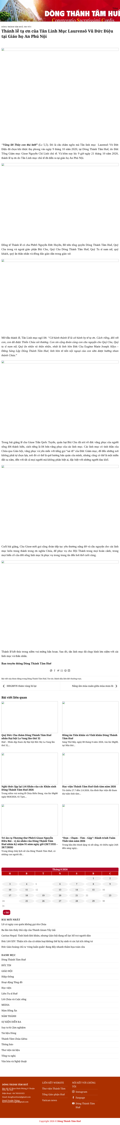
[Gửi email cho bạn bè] (62, 670)
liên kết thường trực (72, 678)
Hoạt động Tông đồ (11, 982)
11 (26, 889)
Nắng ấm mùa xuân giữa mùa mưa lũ (93, 686)
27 (60, 901)
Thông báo (7, 1044)
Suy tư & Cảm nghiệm (13, 1027)
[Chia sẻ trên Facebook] (54, 670)
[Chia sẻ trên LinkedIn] (69, 670)
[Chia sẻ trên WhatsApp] (51, 670)
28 (77, 901)
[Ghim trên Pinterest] (65, 670)
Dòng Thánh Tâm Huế (12, 27)
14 (77, 889)
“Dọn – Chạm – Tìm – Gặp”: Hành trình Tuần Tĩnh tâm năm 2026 (88, 839)
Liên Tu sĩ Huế (9, 993)
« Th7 (6, 912)
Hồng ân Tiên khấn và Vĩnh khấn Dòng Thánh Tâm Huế (89, 737)
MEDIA (5, 1004)
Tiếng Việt (115, 9)
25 (26, 901)
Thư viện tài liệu (10, 1050)
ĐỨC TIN (6, 965)
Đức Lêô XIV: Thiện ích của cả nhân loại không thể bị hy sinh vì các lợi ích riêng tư (47, 941)
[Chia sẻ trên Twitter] (58, 670)
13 (60, 889)
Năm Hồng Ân (9, 1010)
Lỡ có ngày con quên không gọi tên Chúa (23, 924)
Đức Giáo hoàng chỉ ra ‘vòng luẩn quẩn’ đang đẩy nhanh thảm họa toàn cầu (43, 946)
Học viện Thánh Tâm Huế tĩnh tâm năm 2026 (89, 786)
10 (10, 889)
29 (93, 901)
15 (93, 889)
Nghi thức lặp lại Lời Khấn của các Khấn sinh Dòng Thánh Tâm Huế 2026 (28, 788)
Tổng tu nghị (8, 1055)
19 (43, 895)
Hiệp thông (7, 976)
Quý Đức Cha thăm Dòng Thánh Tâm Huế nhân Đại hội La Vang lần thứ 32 (26, 737)
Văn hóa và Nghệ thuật (14, 1061)
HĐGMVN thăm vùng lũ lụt (21, 686)
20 (60, 895)
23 (110, 895)
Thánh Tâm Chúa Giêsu (14, 1038)
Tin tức (27, 27)
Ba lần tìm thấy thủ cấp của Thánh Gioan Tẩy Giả (28, 930)
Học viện (6, 987)
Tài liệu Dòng (8, 1033)
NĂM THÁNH (8, 1016)
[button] (4, 10)
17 (10, 895)
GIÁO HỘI (6, 971)
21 (77, 895)
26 (43, 901)
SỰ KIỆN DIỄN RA (11, 1021)
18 (26, 895)
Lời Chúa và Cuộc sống (13, 999)
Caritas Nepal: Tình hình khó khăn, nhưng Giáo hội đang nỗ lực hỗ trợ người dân (46, 935)
